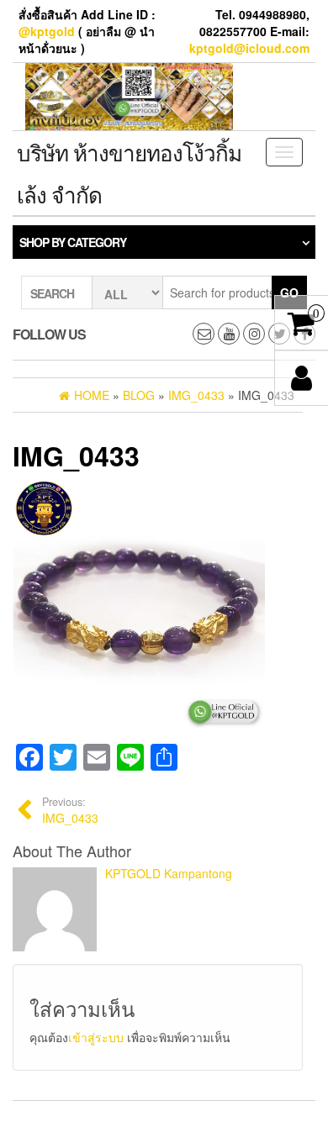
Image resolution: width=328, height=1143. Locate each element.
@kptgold (47, 31)
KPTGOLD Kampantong (168, 873)
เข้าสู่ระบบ (96, 1037)
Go (289, 292)
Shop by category (72, 242)
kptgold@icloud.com (249, 48)
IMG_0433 (70, 810)
